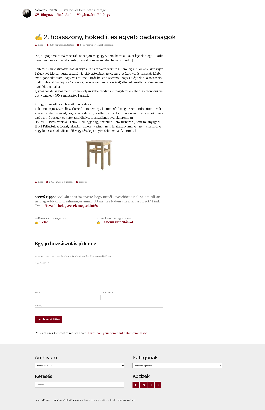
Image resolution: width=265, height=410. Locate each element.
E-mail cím (106, 292)
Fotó (60, 15)
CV (37, 15)
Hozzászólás (42, 263)
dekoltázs (83, 182)
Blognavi (48, 15)
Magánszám (85, 15)
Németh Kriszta (46, 10)
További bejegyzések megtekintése (72, 206)
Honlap (38, 305)
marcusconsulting (126, 400)
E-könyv (103, 15)
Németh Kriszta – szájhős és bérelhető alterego (58, 400)
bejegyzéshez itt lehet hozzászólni (97, 45)
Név (37, 292)
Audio (69, 15)
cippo (40, 45)
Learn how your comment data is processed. (118, 333)
